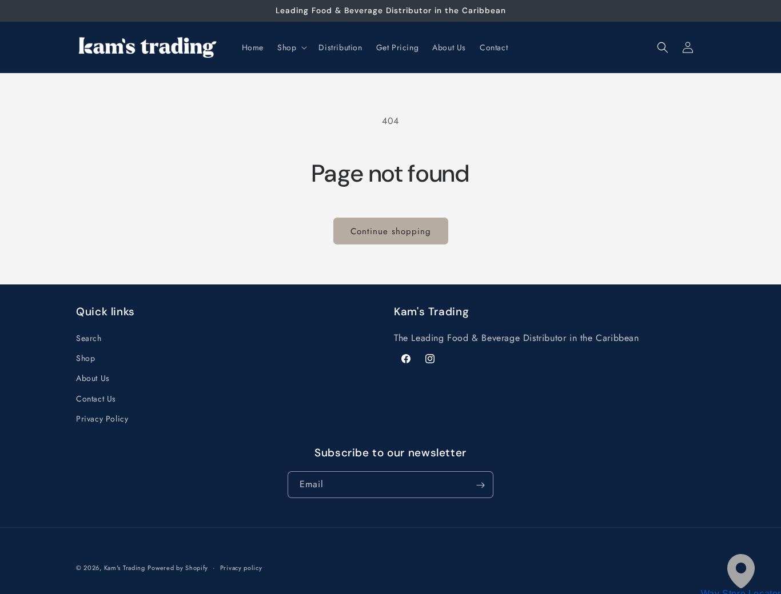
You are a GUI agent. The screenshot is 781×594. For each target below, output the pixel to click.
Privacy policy (241, 567)
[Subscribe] (480, 485)
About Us (93, 378)
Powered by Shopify (178, 567)
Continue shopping (390, 231)
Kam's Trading (124, 567)
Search (89, 338)
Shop (85, 358)
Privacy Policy (102, 418)
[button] (291, 47)
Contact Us (96, 398)
